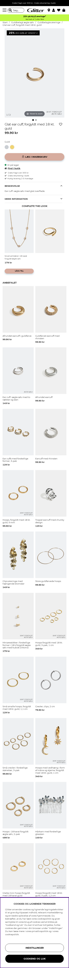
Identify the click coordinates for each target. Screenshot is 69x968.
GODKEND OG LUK (35, 958)
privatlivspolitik (40, 931)
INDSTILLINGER (35, 947)
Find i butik (14, 168)
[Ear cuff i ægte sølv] (7, 147)
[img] (33, 120)
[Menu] (5, 10)
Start (5, 22)
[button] (54, 10)
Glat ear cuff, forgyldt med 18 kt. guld (22, 25)
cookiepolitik (12, 934)
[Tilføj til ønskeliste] (60, 124)
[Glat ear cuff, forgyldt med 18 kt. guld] (13, 147)
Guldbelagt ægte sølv (22, 22)
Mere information (16, 199)
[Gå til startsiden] (34, 10)
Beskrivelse (12, 186)
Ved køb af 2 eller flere (34, 19)
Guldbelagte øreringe (49, 22)
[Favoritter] (59, 10)
